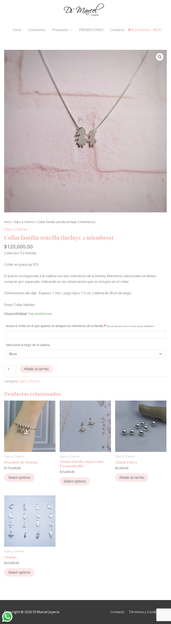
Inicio (17, 30)
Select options (19, 477)
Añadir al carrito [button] (131, 477)
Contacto (117, 30)
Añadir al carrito (36, 369)
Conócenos (36, 30)
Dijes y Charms (24, 222)
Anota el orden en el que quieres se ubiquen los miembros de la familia (80, 326)
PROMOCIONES (91, 30)
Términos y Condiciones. (148, 612)
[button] (159, 57)
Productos (60, 30)
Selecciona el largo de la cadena (28, 345)
